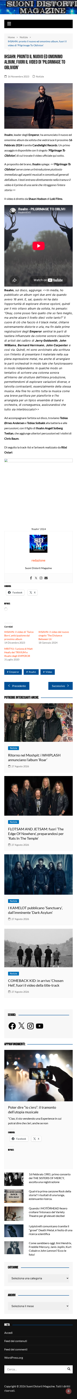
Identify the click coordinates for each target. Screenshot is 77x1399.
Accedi (8, 1332)
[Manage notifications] (68, 1391)
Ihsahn (32, 671)
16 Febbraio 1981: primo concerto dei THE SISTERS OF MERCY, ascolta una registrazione (50, 1177)
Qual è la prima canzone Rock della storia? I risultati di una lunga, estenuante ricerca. (50, 1194)
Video (48, 671)
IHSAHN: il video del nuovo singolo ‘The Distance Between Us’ (53, 635)
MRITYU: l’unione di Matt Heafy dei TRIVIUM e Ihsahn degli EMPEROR (18, 652)
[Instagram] (41, 578)
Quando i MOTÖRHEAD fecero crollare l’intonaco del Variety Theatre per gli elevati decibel (48, 1212)
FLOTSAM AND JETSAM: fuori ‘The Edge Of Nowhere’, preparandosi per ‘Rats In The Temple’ (36, 833)
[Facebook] (31, 578)
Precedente (19, 685)
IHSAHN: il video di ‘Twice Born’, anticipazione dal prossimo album (18, 635)
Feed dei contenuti (15, 1341)
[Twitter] (36, 578)
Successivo (58, 685)
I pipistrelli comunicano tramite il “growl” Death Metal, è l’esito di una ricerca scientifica (50, 1229)
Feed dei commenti (15, 1349)
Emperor (14, 671)
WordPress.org (13, 1357)
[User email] (46, 578)
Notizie (40, 76)
